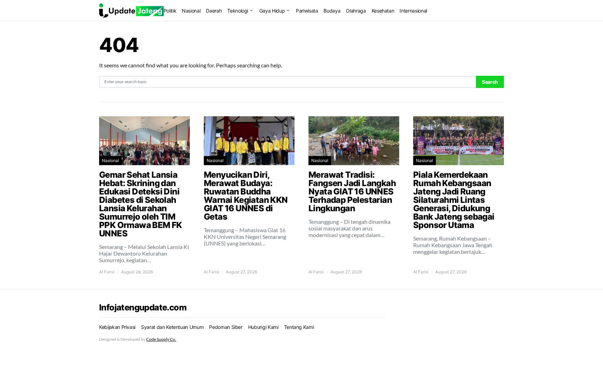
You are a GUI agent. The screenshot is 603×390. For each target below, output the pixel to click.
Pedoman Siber (225, 327)
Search (490, 82)
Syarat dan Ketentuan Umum (172, 327)
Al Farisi (106, 271)
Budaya (331, 11)
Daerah (214, 11)
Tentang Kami (299, 327)
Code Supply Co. (161, 339)
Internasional (413, 11)
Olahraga (356, 11)
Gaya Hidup (272, 11)
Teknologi (237, 11)
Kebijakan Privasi (117, 327)
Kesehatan (383, 11)
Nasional (191, 11)
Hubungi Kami (263, 327)
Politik (170, 11)
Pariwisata (307, 11)
